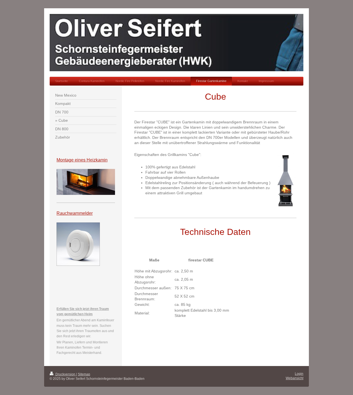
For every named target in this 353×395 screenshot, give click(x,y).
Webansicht (294, 378)
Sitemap (84, 374)
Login (299, 374)
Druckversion (65, 374)
